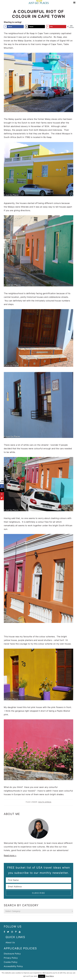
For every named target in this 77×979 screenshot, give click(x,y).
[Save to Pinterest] (2, 494)
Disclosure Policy (12, 953)
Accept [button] (41, 976)
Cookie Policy (10, 962)
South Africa (44, 802)
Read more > (10, 855)
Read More (50, 976)
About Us (10, 942)
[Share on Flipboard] (2, 498)
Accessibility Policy (13, 966)
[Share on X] (2, 490)
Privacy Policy (11, 958)
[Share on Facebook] (2, 486)
